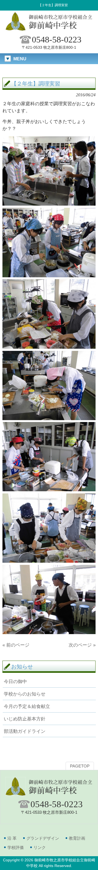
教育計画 (77, 838)
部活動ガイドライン (24, 731)
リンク (39, 847)
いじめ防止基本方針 (24, 718)
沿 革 (12, 838)
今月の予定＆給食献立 (27, 706)
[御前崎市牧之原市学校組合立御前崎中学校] (49, 30)
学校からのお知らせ (24, 694)
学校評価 (15, 847)
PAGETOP (80, 766)
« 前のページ (15, 645)
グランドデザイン (42, 838)
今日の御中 (15, 681)
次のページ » (82, 645)
